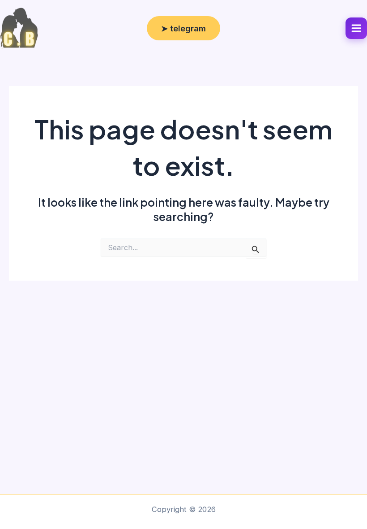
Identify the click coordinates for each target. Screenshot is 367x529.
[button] (183, 28)
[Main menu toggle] (356, 28)
